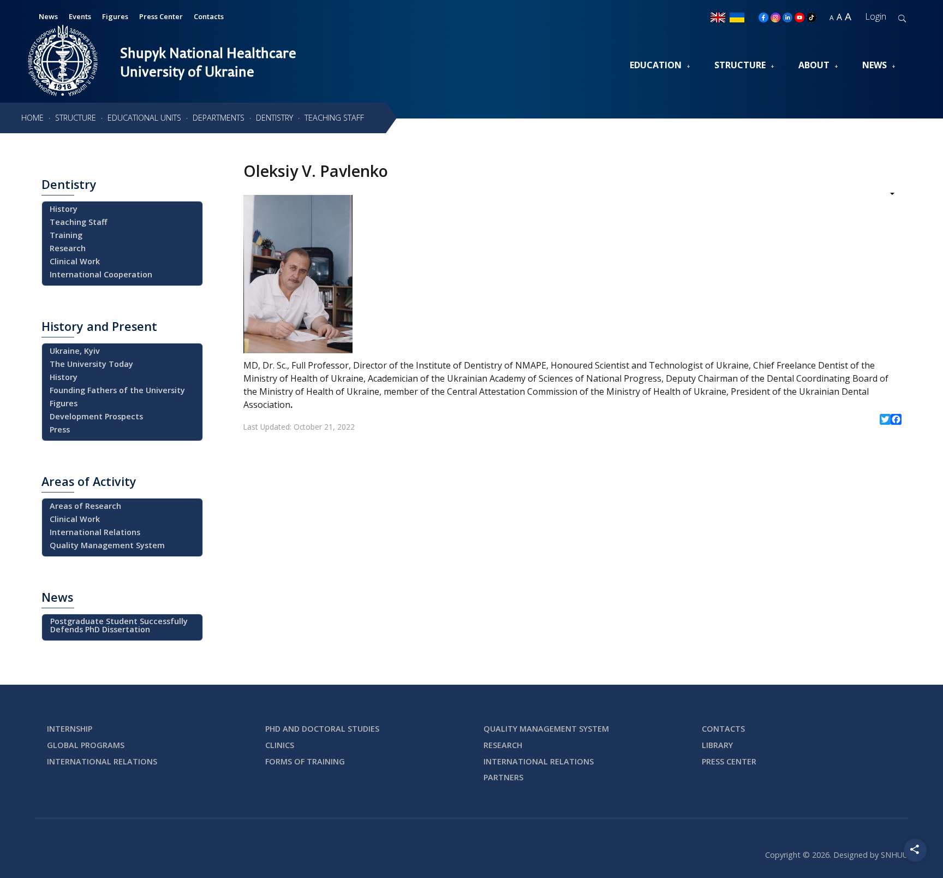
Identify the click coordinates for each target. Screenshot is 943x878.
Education (656, 65)
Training (66, 235)
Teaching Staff (78, 222)
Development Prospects (96, 416)
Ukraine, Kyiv (75, 350)
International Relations (95, 532)
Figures (115, 16)
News (874, 65)
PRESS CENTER (729, 761)
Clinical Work (75, 261)
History (63, 208)
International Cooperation (101, 274)
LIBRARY (717, 745)
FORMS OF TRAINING (305, 761)
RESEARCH (503, 745)
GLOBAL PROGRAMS (85, 745)
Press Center (161, 16)
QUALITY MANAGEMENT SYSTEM (546, 728)
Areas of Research (85, 506)
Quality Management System (107, 545)
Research (68, 248)
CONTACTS (723, 728)
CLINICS (279, 745)
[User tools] (884, 195)
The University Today (91, 364)
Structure (740, 65)
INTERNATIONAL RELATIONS (102, 761)
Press (60, 429)
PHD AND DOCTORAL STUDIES (322, 728)
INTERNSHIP (69, 728)
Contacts (209, 16)
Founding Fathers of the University (117, 390)
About (813, 65)
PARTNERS (503, 777)
